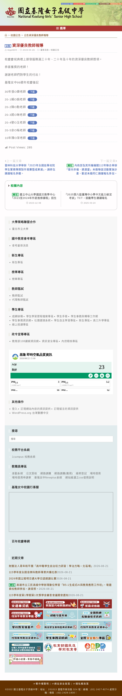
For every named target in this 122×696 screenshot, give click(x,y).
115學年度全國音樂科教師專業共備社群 (33, 572)
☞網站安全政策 (61, 683)
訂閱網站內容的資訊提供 (36, 408)
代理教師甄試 (20, 299)
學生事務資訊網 (21, 320)
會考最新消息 (20, 245)
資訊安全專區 (50, 341)
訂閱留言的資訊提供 (66, 408)
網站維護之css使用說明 (79, 477)
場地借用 (95, 473)
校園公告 (55, 50)
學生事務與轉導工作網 (84, 316)
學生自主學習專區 (65, 320)
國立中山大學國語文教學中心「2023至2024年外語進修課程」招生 (34, 196)
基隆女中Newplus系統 (48, 477)
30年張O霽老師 (15, 91)
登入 (14, 408)
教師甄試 (17, 295)
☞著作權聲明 (41, 683)
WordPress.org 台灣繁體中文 (30, 413)
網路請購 (45, 473)
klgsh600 (12, 50)
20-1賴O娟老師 (15, 99)
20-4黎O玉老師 (15, 122)
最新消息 (45, 50)
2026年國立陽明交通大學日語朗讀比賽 (32, 578)
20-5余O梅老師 (15, 130)
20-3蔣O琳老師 (15, 114)
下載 (32, 92)
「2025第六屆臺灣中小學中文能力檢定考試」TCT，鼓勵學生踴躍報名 (88, 196)
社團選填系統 (42, 320)
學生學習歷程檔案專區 (40, 316)
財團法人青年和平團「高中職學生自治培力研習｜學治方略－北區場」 (51, 566)
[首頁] (6, 35)
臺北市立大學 (20, 229)
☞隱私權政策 (81, 683)
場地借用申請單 (21, 477)
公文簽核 (31, 473)
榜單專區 (17, 279)
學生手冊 (62, 316)
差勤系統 (17, 473)
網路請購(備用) (63, 473)
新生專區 (17, 262)
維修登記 (81, 473)
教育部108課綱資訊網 (25, 341)
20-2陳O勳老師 (15, 107)
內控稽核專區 (69, 341)
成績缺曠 (17, 316)
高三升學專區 (101, 320)
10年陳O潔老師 (15, 138)
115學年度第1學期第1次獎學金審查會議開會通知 (39, 595)
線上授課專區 (20, 324)
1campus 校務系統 (23, 456)
